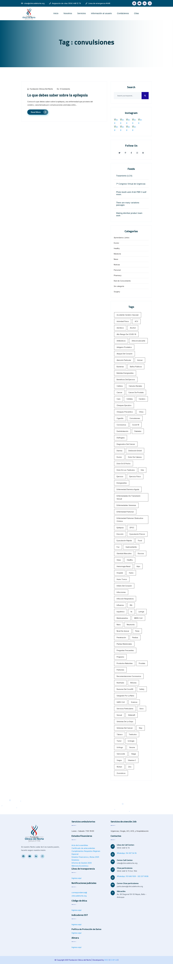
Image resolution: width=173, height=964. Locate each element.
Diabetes (137, 431)
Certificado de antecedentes (83, 848)
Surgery (117, 292)
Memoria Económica (80, 866)
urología (131, 741)
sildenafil (131, 715)
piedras (135, 637)
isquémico (121, 612)
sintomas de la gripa (125, 722)
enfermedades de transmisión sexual (128, 497)
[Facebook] (134, 3)
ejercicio (120, 476)
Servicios (81, 13)
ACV (136, 321)
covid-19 (135, 425)
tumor (119, 741)
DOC (106, 960)
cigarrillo (120, 418)
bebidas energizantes (125, 373)
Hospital (120, 573)
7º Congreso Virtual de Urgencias (130, 184)
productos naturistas (125, 663)
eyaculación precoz (137, 534)
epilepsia (120, 528)
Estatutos (75, 860)
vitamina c (132, 760)
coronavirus (121, 425)
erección (120, 534)
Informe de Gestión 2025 (82, 863)
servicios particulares (125, 709)
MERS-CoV (138, 618)
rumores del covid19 (125, 689)
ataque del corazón (124, 354)
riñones (133, 683)
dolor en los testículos (126, 470)
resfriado (120, 683)
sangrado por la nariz (125, 696)
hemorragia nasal (123, 566)
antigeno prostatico (124, 347)
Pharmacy (117, 275)
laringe (141, 612)
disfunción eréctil (135, 451)
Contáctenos (123, 13)
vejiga (133, 754)
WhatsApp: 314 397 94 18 (127, 853)
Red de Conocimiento (122, 281)
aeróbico (120, 328)
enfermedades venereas (126, 505)
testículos (133, 734)
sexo (141, 709)
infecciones (121, 592)
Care (118, 399)
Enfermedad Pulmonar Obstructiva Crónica (130, 519)
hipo (138, 566)
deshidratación (122, 431)
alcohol (133, 328)
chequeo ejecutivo (124, 405)
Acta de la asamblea (80, 845)
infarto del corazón (124, 586)
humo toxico (122, 579)
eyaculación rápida (124, 541)
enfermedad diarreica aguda (128, 489)
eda (142, 470)
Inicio (55, 13)
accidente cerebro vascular (128, 315)
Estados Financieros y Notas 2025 (85, 857)
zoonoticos (121, 773)
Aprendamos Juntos (121, 238)
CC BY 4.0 (113, 960)
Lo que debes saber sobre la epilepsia (57, 95)
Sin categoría (119, 286)
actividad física (123, 321)
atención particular (124, 360)
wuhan (119, 767)
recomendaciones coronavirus (129, 676)
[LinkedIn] (145, 3)
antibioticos (121, 341)
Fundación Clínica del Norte (41, 89)
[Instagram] (150, 3)
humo (131, 573)
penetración (121, 637)
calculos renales (135, 386)
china (141, 412)
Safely (141, 689)
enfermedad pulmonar (125, 512)
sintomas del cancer (125, 728)
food (140, 541)
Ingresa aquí (76, 878)
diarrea (119, 451)
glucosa (141, 553)
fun (118, 547)
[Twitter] (139, 3)
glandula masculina (124, 553)
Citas (136, 13)
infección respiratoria (125, 599)
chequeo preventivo (125, 412)
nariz (119, 625)
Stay (140, 728)
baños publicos (136, 367)
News (116, 259)
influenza (120, 605)
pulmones (120, 670)
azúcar (140, 360)
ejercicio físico (135, 476)
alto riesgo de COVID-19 (126, 334)
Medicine (117, 254)
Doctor (116, 243)
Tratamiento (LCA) (124, 176)
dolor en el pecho (124, 464)
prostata (142, 663)
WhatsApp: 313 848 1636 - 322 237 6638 (132, 876)
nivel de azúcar (123, 631)
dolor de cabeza (135, 457)
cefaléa (130, 399)
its (131, 612)
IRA (131, 605)
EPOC (132, 528)
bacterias (120, 367)
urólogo (120, 747)
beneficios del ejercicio (126, 380)
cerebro (142, 399)
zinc (129, 767)
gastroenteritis (131, 547)
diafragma (121, 438)
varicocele (121, 754)
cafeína (120, 386)
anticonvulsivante (138, 341)
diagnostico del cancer (126, 444)
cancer (119, 392)
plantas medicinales (124, 644)
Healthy (117, 248)
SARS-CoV (121, 702)
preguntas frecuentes (125, 650)
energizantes (122, 483)
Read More (36, 112)
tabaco (120, 734)
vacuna (132, 747)
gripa (119, 560)
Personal (117, 270)
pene (137, 631)
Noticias (117, 265)
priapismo (120, 657)
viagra (119, 760)
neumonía (131, 625)
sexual (119, 715)
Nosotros (68, 13)
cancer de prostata (136, 392)
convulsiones (135, 418)
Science (134, 702)
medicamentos (122, 618)
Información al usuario (101, 13)
